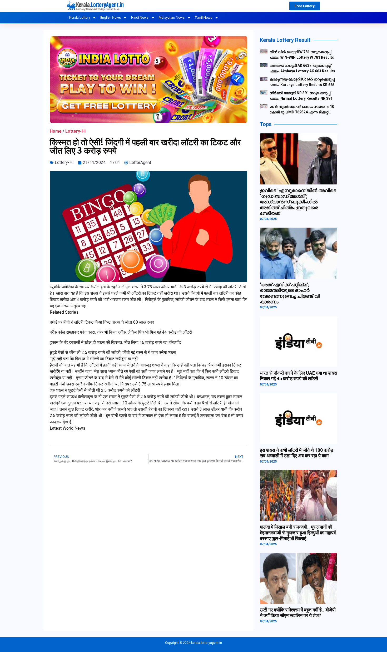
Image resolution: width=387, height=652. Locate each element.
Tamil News (203, 17)
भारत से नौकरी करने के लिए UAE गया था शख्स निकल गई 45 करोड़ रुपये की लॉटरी (298, 376)
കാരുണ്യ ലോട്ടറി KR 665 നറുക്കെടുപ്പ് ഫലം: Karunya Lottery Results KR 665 (302, 82)
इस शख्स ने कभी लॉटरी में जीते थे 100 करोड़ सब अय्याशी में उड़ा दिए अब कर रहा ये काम (296, 453)
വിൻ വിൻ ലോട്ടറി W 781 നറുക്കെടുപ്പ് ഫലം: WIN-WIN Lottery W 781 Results (302, 54)
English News (110, 17)
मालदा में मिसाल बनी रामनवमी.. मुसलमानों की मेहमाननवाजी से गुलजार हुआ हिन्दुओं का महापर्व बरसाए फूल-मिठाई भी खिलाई (298, 532)
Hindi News (139, 17)
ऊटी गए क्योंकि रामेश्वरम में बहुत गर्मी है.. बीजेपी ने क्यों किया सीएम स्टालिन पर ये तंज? (298, 612)
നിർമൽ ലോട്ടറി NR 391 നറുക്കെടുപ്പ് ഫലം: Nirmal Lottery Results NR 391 (301, 96)
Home (56, 131)
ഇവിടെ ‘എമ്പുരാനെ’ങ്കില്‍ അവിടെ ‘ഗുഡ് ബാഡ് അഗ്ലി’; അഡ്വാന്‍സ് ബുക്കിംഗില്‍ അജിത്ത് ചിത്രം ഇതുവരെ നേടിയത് (298, 202)
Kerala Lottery (79, 17)
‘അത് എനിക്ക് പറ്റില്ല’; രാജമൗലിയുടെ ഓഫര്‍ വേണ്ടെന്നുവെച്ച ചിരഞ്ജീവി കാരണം (290, 293)
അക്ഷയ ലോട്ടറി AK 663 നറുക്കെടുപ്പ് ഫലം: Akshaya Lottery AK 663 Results (302, 68)
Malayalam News (172, 17)
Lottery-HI (75, 131)
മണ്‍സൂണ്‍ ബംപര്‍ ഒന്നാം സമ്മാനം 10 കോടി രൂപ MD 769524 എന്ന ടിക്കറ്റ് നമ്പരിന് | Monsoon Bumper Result (302, 109)
